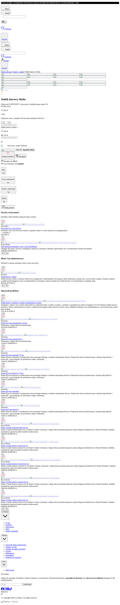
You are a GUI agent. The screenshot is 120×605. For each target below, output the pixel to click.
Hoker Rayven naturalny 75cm (12, 355)
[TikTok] (10, 590)
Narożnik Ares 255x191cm (11, 228)
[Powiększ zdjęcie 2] (40, 74)
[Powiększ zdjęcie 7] (66, 77)
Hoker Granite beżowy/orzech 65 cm (14, 482)
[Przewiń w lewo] (3, 253)
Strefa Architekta (12, 531)
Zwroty (8, 551)
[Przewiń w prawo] (7, 253)
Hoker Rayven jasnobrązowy (12, 339)
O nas (8, 523)
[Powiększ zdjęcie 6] (40, 77)
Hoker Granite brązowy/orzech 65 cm (15, 464)
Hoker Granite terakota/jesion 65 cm (14, 428)
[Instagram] (5, 590)
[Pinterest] (8, 590)
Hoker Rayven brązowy (10, 409)
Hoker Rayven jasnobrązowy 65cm (14, 323)
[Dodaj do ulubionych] (3, 221)
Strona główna (6, 72)
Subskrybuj (27, 584)
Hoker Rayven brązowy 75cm (12, 373)
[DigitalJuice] (10, 602)
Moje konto (10, 570)
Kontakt (9, 525)
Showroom (10, 527)
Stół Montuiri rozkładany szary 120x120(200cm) (19, 247)
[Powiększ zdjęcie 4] (93, 74)
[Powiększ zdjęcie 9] (14, 79)
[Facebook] (2, 590)
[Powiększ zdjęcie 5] (14, 77)
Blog (7, 529)
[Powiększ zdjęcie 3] (66, 74)
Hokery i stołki (18, 72)
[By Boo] (5, 89)
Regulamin (10, 555)
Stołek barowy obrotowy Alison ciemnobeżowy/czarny (21, 303)
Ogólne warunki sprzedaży (16, 549)
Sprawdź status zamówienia (16, 545)
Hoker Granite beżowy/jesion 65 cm (14, 446)
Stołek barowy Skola (8, 277)
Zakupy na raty (11, 547)
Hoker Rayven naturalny (10, 391)
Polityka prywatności (13, 557)
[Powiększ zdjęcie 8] (93, 77)
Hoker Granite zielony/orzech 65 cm (14, 500)
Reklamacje (10, 553)
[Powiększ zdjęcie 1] (14, 74)
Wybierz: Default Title (9, 125)
